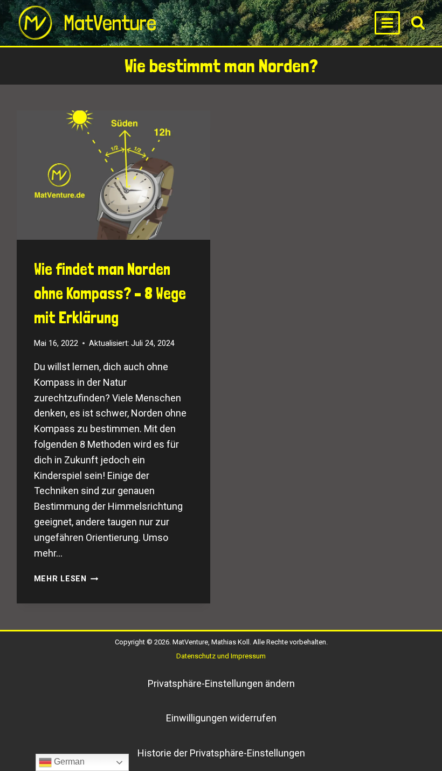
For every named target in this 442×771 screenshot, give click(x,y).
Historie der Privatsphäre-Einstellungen (221, 753)
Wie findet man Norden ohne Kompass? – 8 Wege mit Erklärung (110, 293)
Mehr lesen (66, 579)
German (68, 761)
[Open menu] (387, 22)
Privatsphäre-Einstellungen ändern (221, 683)
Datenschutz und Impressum (221, 656)
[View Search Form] (418, 23)
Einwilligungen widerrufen (221, 718)
